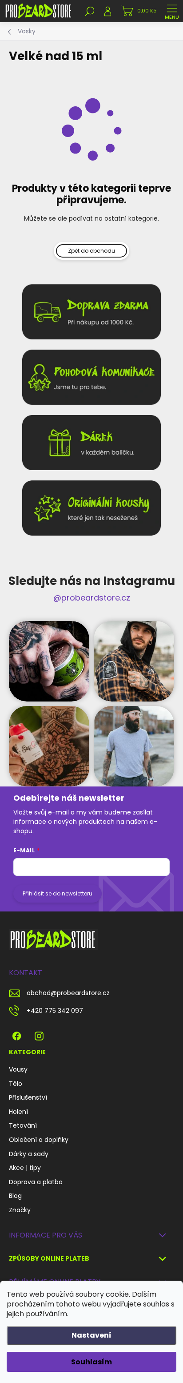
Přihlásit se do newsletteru (57, 893)
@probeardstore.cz (91, 597)
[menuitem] (18, 1070)
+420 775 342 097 (55, 1010)
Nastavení (91, 1335)
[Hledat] (90, 11)
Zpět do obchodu (91, 250)
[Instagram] (39, 1034)
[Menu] (172, 11)
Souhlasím (91, 1362)
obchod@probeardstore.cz (68, 992)
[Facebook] (16, 1034)
